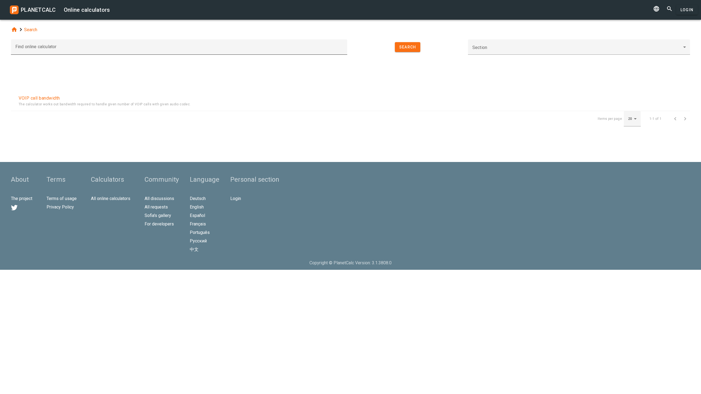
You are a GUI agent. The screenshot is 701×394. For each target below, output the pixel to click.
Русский (198, 241)
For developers (159, 224)
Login (686, 10)
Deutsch (198, 198)
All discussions (159, 198)
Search (30, 29)
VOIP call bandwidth (39, 98)
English (197, 207)
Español (197, 215)
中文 (194, 249)
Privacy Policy (60, 207)
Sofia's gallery (158, 215)
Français (198, 224)
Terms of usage (62, 198)
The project (21, 198)
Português (200, 232)
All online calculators (110, 198)
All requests (156, 207)
